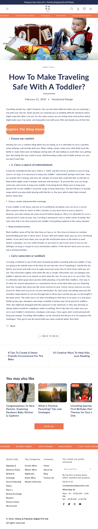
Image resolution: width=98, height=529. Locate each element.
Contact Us (49, 478)
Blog (52, 67)
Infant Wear (30, 478)
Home (45, 67)
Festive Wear (31, 465)
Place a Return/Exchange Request (14, 494)
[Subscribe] (90, 469)
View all (49, 426)
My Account (11, 506)
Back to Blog (50, 336)
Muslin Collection (33, 482)
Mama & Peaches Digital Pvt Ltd (31, 518)
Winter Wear (31, 470)
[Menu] (7, 9)
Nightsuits (30, 474)
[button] (72, 9)
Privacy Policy (12, 502)
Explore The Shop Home (25, 129)
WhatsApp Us (69, 489)
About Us (48, 470)
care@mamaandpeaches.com (76, 485)
